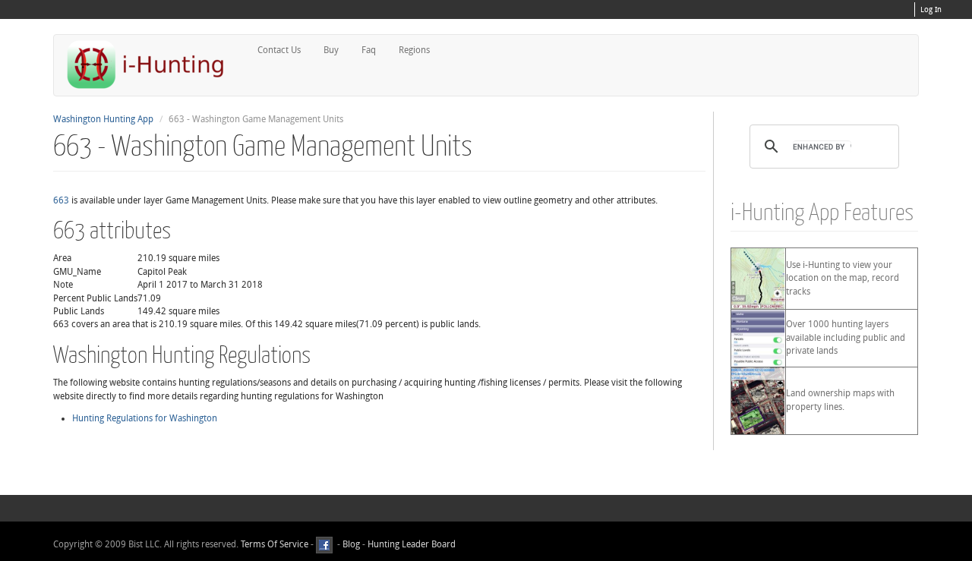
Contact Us (279, 50)
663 (61, 200)
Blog (351, 544)
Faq (368, 50)
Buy (331, 50)
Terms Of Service (274, 544)
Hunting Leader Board (410, 544)
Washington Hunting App (103, 119)
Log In (931, 9)
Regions (414, 50)
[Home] (151, 64)
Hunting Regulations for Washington (144, 418)
